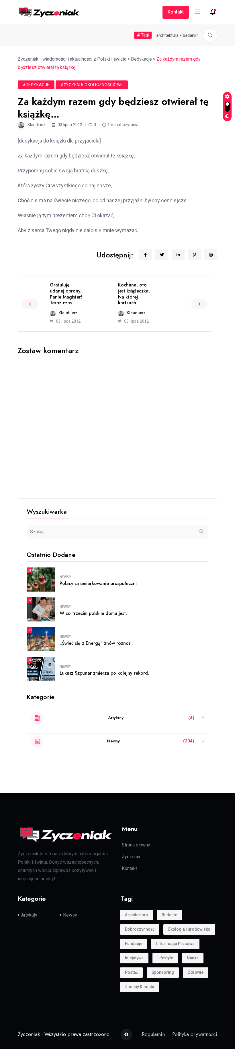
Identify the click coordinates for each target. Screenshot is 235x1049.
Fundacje (133, 943)
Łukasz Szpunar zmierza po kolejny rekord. (104, 673)
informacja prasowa (175, 943)
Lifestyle (165, 958)
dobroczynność (139, 929)
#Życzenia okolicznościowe (91, 84)
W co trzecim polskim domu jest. (93, 613)
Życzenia (131, 856)
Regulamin (153, 1034)
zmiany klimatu (139, 986)
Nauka (193, 958)
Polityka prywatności (194, 1034)
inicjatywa (134, 958)
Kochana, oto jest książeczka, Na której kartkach (134, 294)
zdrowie (195, 972)
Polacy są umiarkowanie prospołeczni (98, 583)
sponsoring (163, 972)
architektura (167, 35)
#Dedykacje (36, 84)
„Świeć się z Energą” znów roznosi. (96, 643)
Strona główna (136, 845)
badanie (190, 35)
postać (131, 972)
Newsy (65, 577)
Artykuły (29, 915)
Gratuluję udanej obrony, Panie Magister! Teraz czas (66, 294)
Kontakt (176, 12)
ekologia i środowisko (189, 929)
